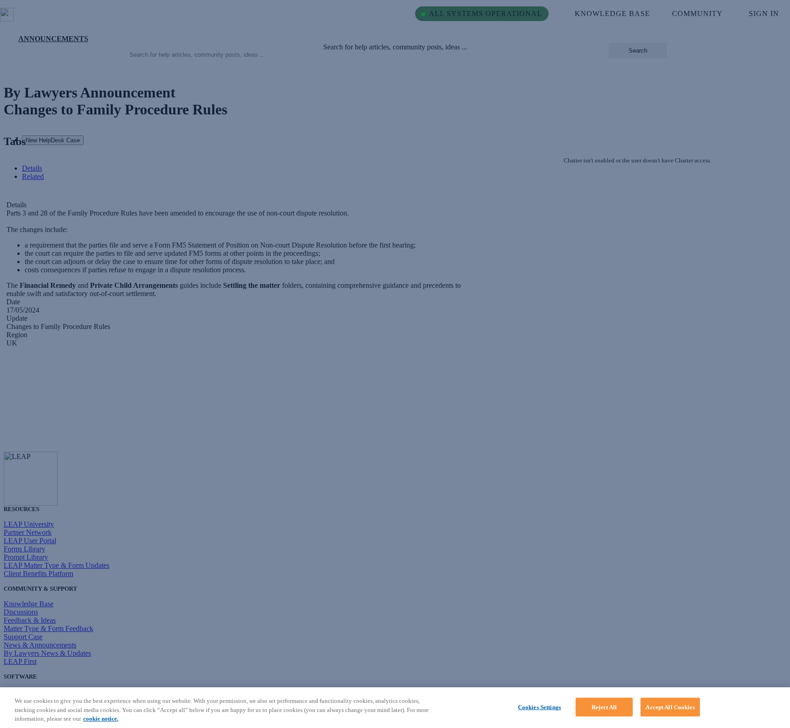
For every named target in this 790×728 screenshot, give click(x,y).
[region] (395, 707)
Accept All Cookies (670, 706)
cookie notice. (100, 718)
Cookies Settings (539, 706)
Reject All (604, 706)
